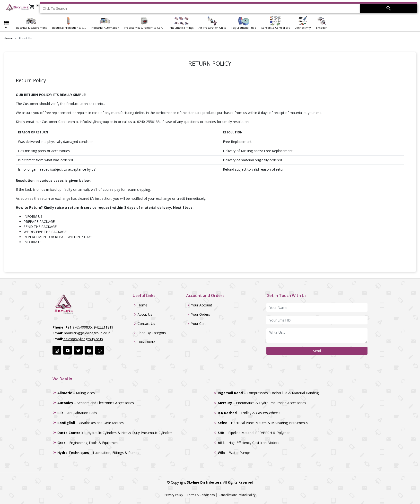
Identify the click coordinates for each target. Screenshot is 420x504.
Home (8, 38)
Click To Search (55, 8)
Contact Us (146, 323)
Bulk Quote (146, 342)
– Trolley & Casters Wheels (249, 412)
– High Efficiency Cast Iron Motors (248, 442)
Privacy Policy (174, 495)
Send (317, 350)
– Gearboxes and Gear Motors (90, 422)
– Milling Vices (76, 393)
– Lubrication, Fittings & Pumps (98, 452)
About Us (145, 314)
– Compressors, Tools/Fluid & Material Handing (268, 393)
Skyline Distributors (204, 482)
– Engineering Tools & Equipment (88, 442)
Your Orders (200, 314)
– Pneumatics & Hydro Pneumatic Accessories (262, 402)
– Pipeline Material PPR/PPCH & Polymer (254, 432)
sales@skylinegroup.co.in (83, 339)
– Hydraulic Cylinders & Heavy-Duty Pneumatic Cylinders (115, 432)
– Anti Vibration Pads (77, 412)
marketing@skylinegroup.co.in (87, 333)
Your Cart (198, 323)
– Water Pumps (234, 452)
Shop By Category (152, 333)
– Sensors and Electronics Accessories (95, 402)
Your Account (201, 305)
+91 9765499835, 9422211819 (89, 327)
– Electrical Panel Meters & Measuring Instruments (263, 422)
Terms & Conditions (201, 495)
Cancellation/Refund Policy (237, 495)
